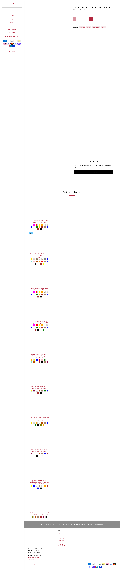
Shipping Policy (62, 537)
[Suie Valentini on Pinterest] (60, 545)
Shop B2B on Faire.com (12, 36)
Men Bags (103, 27)
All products (82, 27)
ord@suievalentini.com (33, 557)
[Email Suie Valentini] (64, 545)
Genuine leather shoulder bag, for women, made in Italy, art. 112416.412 (39, 418)
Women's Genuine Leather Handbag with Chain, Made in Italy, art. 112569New (39, 482)
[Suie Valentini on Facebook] (58, 545)
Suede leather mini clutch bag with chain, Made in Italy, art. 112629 (39, 513)
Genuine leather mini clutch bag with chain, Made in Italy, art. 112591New (39, 355)
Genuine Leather (95, 27)
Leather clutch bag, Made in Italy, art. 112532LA (39, 254)
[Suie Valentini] (36, 538)
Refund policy (61, 538)
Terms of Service (62, 542)
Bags (12, 19)
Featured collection (72, 192)
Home (12, 15)
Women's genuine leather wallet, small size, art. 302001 (39, 221)
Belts (12, 26)
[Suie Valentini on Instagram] (62, 545)
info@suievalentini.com (33, 559)
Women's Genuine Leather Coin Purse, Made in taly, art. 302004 (39, 322)
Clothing (12, 33)
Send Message (94, 172)
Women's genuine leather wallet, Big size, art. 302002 (39, 289)
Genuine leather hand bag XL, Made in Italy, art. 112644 (39, 450)
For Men (88, 27)
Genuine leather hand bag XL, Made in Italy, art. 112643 (39, 387)
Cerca (59, 533)
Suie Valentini (14, 50)
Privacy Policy (61, 540)
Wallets (12, 22)
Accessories (12, 29)
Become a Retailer (62, 535)
